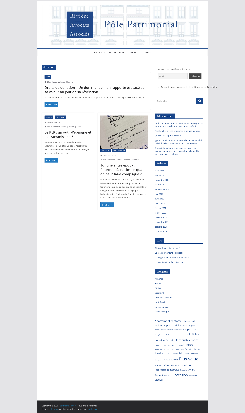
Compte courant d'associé (164, 335)
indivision (192, 349)
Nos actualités (117, 52)
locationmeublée (172, 353)
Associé (170, 330)
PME (156, 366)
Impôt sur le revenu (162, 349)
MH (181, 353)
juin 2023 (159, 175)
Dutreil (169, 340)
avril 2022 (159, 198)
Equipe (133, 52)
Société (159, 375)
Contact (146, 52)
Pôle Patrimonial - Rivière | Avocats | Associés (65, 126)
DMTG (48, 77)
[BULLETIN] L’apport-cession (168, 135)
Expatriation (172, 345)
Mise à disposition (191, 353)
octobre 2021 (161, 226)
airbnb (184, 326)
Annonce (159, 278)
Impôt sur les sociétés (179, 349)
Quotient (186, 365)
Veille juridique (119, 150)
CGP (194, 329)
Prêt (160, 366)
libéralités (159, 353)
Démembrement (186, 340)
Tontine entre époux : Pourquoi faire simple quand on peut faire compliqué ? (123, 169)
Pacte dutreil (171, 359)
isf (199, 349)
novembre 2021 (162, 222)
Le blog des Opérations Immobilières (172, 257)
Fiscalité (181, 345)
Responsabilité (162, 369)
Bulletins (99, 52)
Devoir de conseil (181, 335)
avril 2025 (159, 170)
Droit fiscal (60, 117)
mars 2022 (160, 203)
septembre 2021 (162, 231)
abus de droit (189, 321)
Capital (188, 330)
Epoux (157, 345)
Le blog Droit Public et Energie (169, 262)
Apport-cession (160, 330)
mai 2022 (159, 194)
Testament (193, 376)
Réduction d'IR (185, 370)
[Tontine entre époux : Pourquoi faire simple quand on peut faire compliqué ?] (124, 132)
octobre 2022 (161, 184)
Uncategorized (162, 307)
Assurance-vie (179, 330)
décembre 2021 (162, 217)
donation (160, 340)
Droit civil (105, 150)
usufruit (158, 379)
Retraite (174, 369)
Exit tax (163, 345)
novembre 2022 (162, 180)
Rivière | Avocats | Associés (168, 248)
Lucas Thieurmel (66, 82)
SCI (193, 369)
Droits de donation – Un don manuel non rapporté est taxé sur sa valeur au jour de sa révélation (95, 89)
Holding (189, 345)
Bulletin (49, 117)
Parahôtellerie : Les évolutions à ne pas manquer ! (178, 131)
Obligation (159, 360)
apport (192, 325)
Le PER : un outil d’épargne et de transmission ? (68, 134)
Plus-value (188, 359)
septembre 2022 (162, 189)
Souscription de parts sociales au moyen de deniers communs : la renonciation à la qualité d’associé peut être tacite (177, 151)
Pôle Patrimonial (171, 365)
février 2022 (160, 208)
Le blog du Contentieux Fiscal (169, 252)
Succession (179, 375)
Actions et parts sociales (168, 325)
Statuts (166, 376)
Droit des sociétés (163, 297)
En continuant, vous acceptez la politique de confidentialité (188, 87)
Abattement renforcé (168, 321)
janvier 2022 (160, 212)
